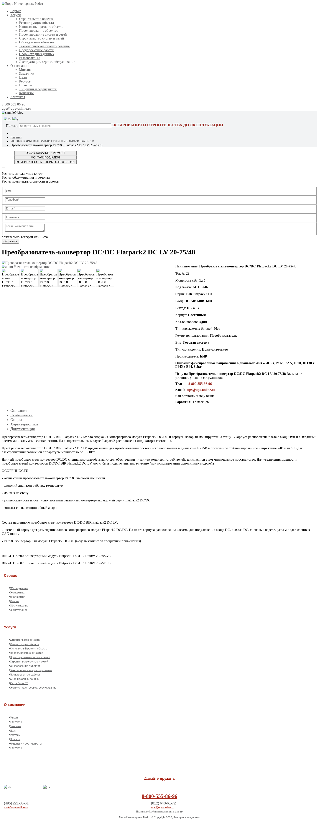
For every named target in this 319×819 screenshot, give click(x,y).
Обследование (19, 588)
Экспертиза (17, 592)
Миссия (25, 69)
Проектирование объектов (38, 30)
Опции (16, 419)
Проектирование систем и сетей (43, 34)
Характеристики (24, 424)
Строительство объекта (36, 19)
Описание (18, 410)
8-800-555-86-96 (13, 104)
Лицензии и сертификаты (38, 89)
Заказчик (15, 726)
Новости (25, 85)
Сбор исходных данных (36, 54)
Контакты (26, 93)
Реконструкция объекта (36, 23)
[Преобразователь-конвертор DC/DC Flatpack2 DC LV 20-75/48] (11, 278)
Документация (22, 429)
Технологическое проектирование (44, 46)
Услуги (15, 15)
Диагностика (17, 596)
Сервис (15, 11)
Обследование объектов (37, 42)
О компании (19, 66)
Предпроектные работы (36, 50)
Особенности (21, 415)
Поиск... (12, 125)
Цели (23, 77)
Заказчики (26, 73)
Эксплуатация (19, 609)
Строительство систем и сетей (41, 38)
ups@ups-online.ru (16, 108)
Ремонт (14, 601)
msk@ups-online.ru (16, 807)
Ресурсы (25, 81)
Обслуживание (19, 605)
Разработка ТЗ (29, 58)
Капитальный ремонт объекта (41, 26)
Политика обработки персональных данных (159, 811)
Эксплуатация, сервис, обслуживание (47, 62)
